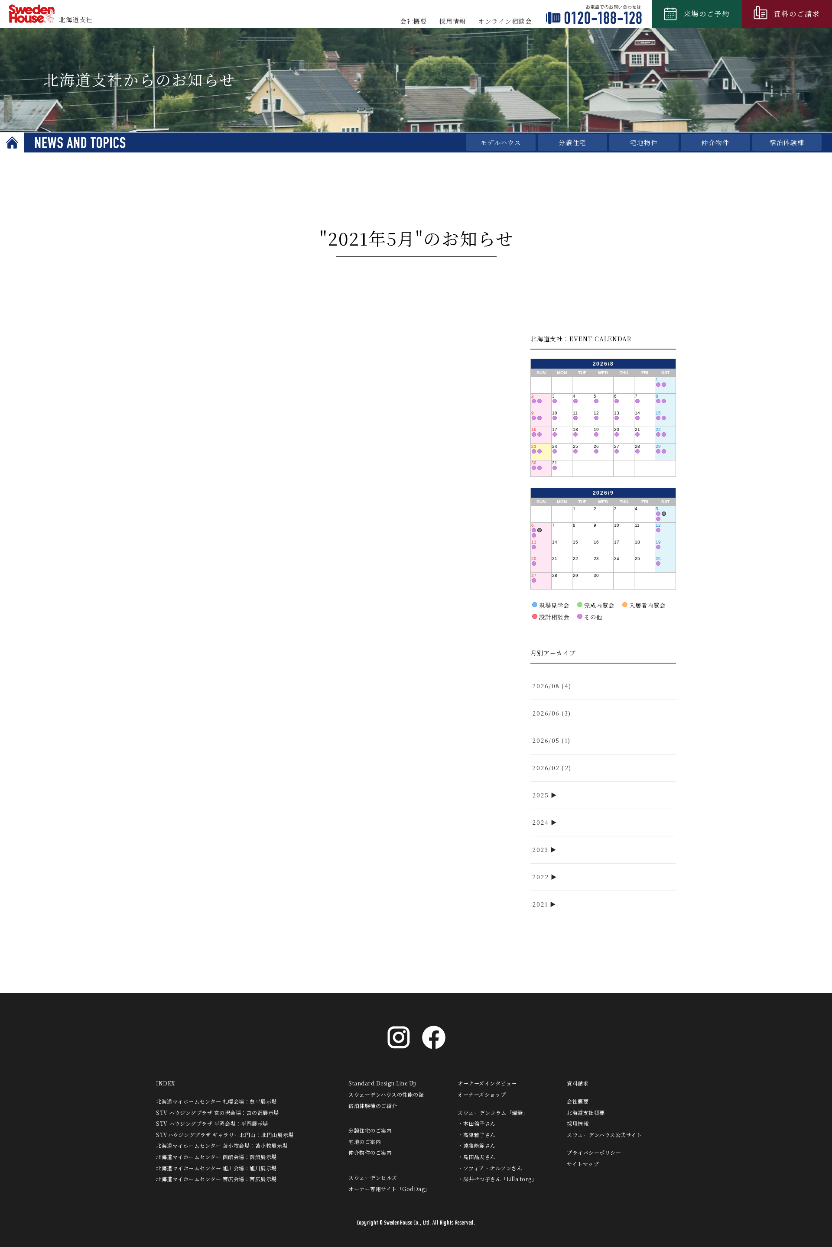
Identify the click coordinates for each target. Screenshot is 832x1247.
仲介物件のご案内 (370, 1152)
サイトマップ (583, 1163)
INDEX (165, 1083)
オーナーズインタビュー (487, 1083)
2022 (540, 877)
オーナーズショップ (482, 1094)
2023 (540, 849)
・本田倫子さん (477, 1123)
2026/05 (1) (551, 740)
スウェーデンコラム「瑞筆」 (493, 1112)
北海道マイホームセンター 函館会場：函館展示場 (216, 1156)
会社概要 (413, 21)
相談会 (505, 21)
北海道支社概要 (586, 1112)
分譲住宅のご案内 (370, 1130)
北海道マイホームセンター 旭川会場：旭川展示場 (216, 1168)
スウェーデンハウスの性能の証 (386, 1094)
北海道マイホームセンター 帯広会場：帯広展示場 (216, 1178)
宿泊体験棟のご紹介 (372, 1105)
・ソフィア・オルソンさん (490, 1168)
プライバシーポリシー (594, 1152)
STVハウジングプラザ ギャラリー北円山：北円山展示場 (225, 1134)
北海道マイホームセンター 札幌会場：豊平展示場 (216, 1101)
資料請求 (577, 1083)
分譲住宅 (572, 142)
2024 (540, 822)
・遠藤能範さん (477, 1145)
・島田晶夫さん (477, 1156)
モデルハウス (501, 142)
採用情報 (452, 21)
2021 (540, 904)
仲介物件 (715, 142)
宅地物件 (644, 142)
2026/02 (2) (552, 768)
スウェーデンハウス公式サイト (604, 1134)
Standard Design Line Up (382, 1083)
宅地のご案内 (364, 1141)
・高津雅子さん (477, 1134)
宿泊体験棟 (787, 142)
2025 (540, 795)
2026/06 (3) (551, 713)
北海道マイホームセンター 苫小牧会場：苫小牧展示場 (222, 1145)
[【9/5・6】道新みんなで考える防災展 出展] (664, 514)
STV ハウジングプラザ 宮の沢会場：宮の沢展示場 (217, 1112)
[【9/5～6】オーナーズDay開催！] (658, 514)
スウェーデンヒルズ (372, 1177)
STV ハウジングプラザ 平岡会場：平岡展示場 (212, 1123)
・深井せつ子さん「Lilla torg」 (497, 1178)
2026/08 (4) (552, 686)
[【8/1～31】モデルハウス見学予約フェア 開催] (664, 384)
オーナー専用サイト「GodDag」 (389, 1188)
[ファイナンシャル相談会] (658, 384)
